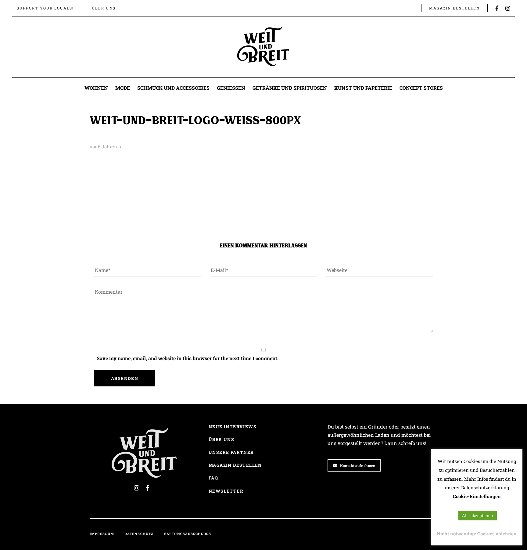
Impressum (102, 533)
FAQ (213, 478)
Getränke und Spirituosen (290, 88)
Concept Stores (421, 88)
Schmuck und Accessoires (173, 88)
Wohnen (96, 88)
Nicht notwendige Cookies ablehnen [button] (477, 533)
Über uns (221, 439)
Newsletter (226, 491)
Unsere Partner (231, 452)
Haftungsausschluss (187, 533)
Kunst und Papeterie (363, 88)
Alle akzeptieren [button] (477, 515)
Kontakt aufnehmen (357, 465)
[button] (137, 8)
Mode (122, 88)
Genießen (231, 88)
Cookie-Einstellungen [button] (477, 496)
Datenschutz (138, 533)
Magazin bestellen (235, 465)
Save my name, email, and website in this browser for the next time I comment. (187, 358)
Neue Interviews (232, 426)
